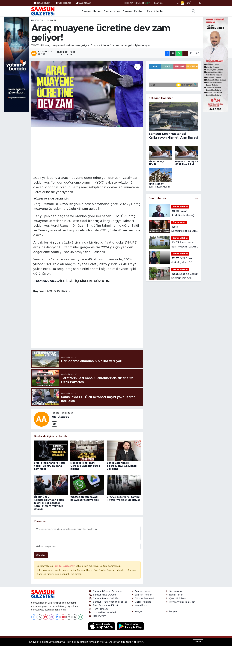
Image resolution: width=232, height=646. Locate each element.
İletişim (173, 611)
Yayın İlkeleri (141, 605)
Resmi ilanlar (176, 595)
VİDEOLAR (64, 3)
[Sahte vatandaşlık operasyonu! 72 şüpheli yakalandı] (124, 450)
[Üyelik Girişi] (198, 3)
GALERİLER (43, 3)
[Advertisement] (87, 151)
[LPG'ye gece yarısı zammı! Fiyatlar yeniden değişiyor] (124, 484)
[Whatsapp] (80, 617)
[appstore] (102, 626)
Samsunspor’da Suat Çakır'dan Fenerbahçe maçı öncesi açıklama (184, 229)
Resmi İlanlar (155, 11)
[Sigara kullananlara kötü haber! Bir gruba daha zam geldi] (51, 450)
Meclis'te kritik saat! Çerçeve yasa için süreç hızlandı (85, 466)
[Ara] (193, 11)
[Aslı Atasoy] (41, 418)
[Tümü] (196, 198)
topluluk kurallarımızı (65, 566)
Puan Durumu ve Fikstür (106, 605)
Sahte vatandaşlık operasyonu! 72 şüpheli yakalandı (122, 466)
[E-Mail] (54, 424)
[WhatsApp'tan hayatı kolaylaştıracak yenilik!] (87, 484)
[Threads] (74, 617)
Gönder (41, 555)
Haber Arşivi (99, 616)
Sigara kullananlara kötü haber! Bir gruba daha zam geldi (49, 466)
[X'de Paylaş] (172, 53)
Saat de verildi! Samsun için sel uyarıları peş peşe (184, 276)
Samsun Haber (91, 11)
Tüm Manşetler (101, 609)
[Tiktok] (68, 617)
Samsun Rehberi (133, 11)
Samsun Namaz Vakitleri (106, 598)
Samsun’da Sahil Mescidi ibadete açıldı (184, 245)
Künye (138, 611)
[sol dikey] (16, 64)
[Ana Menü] (199, 11)
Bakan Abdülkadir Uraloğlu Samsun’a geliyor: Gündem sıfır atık (184, 213)
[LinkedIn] (57, 617)
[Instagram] (51, 617)
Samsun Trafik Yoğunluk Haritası (110, 602)
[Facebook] (33, 617)
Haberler (37, 20)
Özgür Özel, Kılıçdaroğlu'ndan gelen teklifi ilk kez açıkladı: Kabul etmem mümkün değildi (49, 503)
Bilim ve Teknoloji (144, 598)
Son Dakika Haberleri (104, 612)
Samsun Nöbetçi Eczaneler (107, 591)
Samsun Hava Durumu (104, 595)
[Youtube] (63, 617)
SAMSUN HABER (46, 281)
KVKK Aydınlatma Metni (182, 602)
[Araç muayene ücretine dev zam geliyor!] (87, 94)
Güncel (52, 20)
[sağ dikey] (215, 64)
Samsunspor (112, 11)
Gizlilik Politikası (143, 602)
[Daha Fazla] (185, 53)
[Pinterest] (45, 617)
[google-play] (130, 626)
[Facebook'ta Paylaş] (167, 53)
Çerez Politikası (177, 598)
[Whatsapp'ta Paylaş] (179, 53)
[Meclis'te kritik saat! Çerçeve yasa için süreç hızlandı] (87, 450)
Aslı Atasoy (60, 416)
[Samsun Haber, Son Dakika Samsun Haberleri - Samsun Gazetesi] (43, 11)
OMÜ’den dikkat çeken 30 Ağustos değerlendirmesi (181, 260)
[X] (39, 617)
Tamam (198, 641)
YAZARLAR (85, 3)
